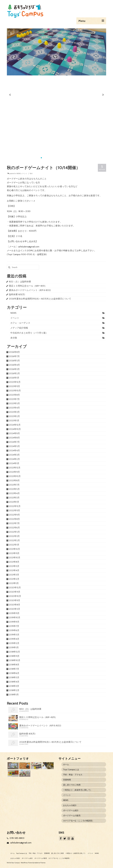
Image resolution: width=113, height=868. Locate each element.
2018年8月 (14, 664)
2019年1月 (14, 647)
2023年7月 (14, 484)
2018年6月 (14, 673)
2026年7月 (14, 356)
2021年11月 (14, 553)
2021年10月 (14, 557)
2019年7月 (14, 626)
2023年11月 (14, 472)
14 (74, 157)
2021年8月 (14, 562)
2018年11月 (14, 656)
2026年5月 (14, 360)
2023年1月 (14, 502)
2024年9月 (14, 433)
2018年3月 (14, 686)
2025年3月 (14, 412)
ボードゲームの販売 (71, 815)
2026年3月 (14, 369)
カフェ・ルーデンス (20, 323)
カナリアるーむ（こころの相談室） (78, 820)
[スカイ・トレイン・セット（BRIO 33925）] (36, 765)
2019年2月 (14, 643)
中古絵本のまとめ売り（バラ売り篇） (29, 333)
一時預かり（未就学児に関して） (77, 790)
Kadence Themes (40, 863)
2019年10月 (14, 617)
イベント (24, 173)
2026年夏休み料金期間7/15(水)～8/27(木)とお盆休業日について (40, 298)
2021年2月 (14, 579)
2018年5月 (14, 677)
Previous (10, 95)
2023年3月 (14, 497)
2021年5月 (14, 566)
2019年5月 (14, 634)
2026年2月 (14, 373)
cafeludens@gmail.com (20, 842)
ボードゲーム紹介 (71, 810)
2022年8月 (14, 519)
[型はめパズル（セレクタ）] (13, 773)
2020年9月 (14, 600)
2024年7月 (14, 442)
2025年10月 (15, 390)
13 (71, 157)
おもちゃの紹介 (70, 805)
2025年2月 (14, 416)
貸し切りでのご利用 (71, 785)
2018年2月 (14, 690)
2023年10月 (15, 476)
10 (63, 157)
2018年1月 (14, 694)
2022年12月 (15, 506)
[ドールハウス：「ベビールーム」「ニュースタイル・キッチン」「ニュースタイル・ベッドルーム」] (48, 765)
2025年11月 (14, 386)
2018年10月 (14, 660)
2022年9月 (14, 514)
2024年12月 (15, 425)
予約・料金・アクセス (72, 774)
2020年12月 (15, 587)
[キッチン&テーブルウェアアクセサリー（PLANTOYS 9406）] (24, 773)
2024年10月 (15, 429)
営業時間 (67, 779)
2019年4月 (14, 639)
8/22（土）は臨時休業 (20, 281)
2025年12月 (15, 382)
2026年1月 (14, 377)
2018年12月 (14, 651)
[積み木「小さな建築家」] (24, 765)
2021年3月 (14, 574)
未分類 (13, 337)
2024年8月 (14, 437)
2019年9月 (14, 621)
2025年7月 (14, 399)
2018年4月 (14, 681)
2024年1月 (14, 463)
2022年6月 (14, 527)
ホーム (66, 764)
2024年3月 (14, 454)
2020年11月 (14, 591)
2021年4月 (14, 570)
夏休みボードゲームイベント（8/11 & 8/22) (30, 290)
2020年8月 (14, 604)
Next (103, 95)
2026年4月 (14, 365)
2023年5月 (14, 489)
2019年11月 (14, 613)
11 (66, 157)
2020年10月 (15, 596)
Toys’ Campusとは (71, 769)
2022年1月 (14, 544)
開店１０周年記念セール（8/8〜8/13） (28, 286)
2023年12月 (14, 467)
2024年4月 (14, 450)
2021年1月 (14, 583)
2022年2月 (14, 540)
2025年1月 (14, 420)
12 (68, 157)
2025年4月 (14, 407)
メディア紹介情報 (19, 328)
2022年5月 (14, 532)
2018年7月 (14, 669)
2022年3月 (14, 536)
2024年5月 (14, 446)
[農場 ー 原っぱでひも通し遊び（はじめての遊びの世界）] (13, 765)
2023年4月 (14, 493)
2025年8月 (14, 395)
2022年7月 (14, 523)
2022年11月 (14, 510)
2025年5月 (14, 403)
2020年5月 (14, 609)
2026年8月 (14, 352)
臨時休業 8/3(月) (17, 294)
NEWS (19, 173)
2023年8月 (14, 480)
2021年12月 (14, 549)
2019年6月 (14, 630)
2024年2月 (14, 459)
